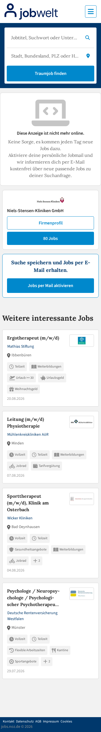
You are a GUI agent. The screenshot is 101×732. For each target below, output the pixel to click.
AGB (38, 721)
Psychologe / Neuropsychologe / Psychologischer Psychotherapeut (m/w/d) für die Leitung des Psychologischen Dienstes (33, 598)
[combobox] (45, 37)
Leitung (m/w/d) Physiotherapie (25, 422)
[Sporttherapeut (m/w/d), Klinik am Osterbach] (50, 533)
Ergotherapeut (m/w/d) (33, 338)
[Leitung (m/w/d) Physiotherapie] (50, 447)
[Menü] (91, 11)
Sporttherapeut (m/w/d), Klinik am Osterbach (28, 502)
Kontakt (8, 721)
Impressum (51, 721)
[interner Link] (31, 11)
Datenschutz (25, 721)
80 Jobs (50, 238)
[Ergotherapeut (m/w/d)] (50, 368)
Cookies (66, 721)
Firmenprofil (51, 223)
